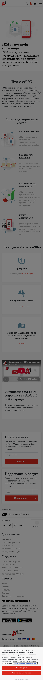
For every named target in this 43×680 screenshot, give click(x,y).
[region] (21, 663)
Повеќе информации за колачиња (25, 663)
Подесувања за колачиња (21, 673)
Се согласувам (21, 668)
